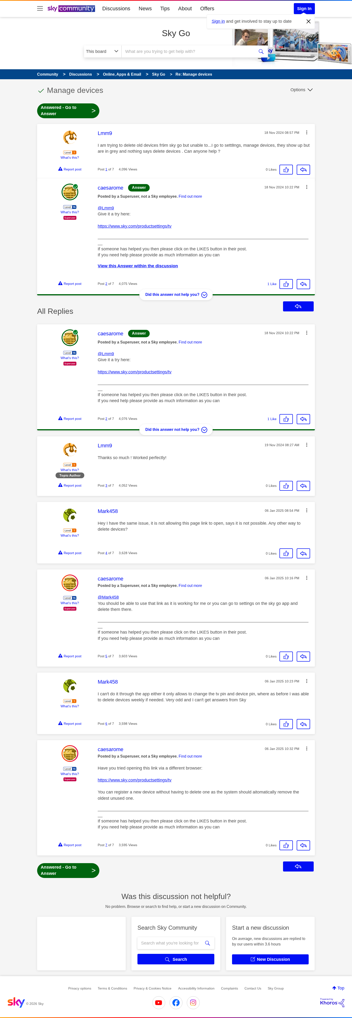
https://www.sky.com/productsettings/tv (134, 226)
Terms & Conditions (112, 988)
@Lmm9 (106, 208)
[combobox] (187, 51)
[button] (306, 132)
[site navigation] (40, 8)
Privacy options (79, 988)
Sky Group (276, 988)
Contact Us (252, 988)
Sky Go (176, 33)
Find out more (190, 196)
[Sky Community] (71, 8)
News (145, 8)
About (185, 8)
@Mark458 (108, 597)
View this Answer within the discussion (138, 266)
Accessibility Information (196, 988)
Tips (165, 8)
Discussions (116, 8)
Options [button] (297, 89)
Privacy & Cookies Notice (152, 988)
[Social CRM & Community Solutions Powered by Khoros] (332, 1002)
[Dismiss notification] (308, 21)
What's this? (70, 157)
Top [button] (340, 988)
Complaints (229, 988)
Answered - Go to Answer (68, 110)
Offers (207, 8)
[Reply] (303, 170)
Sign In (304, 8)
